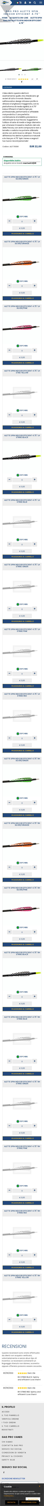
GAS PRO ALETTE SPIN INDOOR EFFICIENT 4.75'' (22, 21)
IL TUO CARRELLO (10, 1426)
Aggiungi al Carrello (23, 233)
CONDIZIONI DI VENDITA (14, 1452)
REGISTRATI (7, 1429)
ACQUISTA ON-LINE (19, 17)
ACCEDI (6, 1411)
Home (4, 17)
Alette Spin (36, 17)
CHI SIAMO (7, 1442)
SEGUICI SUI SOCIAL (12, 1449)
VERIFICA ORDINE (10, 1419)
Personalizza (29, 1502)
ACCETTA (33, 1499)
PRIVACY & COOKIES (12, 1456)
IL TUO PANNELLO (10, 1415)
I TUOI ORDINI (9, 1422)
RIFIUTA (12, 1502)
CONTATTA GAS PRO (12, 1445)
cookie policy (9, 1496)
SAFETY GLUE (8, 1460)
